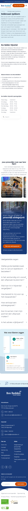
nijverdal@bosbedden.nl (11, 434)
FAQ (2, 452)
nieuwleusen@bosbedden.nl (13, 415)
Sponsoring (21, 493)
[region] (14, 135)
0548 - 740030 (8, 431)
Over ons (3, 444)
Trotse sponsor (5, 458)
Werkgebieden (5, 455)
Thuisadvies (17, 451)
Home (3, 11)
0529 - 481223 (8, 412)
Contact (3, 447)
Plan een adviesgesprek (12, 246)
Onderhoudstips (19, 454)
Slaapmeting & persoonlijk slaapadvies (18, 447)
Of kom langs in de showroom (13, 250)
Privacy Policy (5, 496)
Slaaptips (16, 457)
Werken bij (4, 450)
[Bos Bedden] (6, 5)
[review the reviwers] (12, 343)
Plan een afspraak (18, 5)
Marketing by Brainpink (18, 496)
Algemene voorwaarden (8, 493)
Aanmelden (20, 484)
